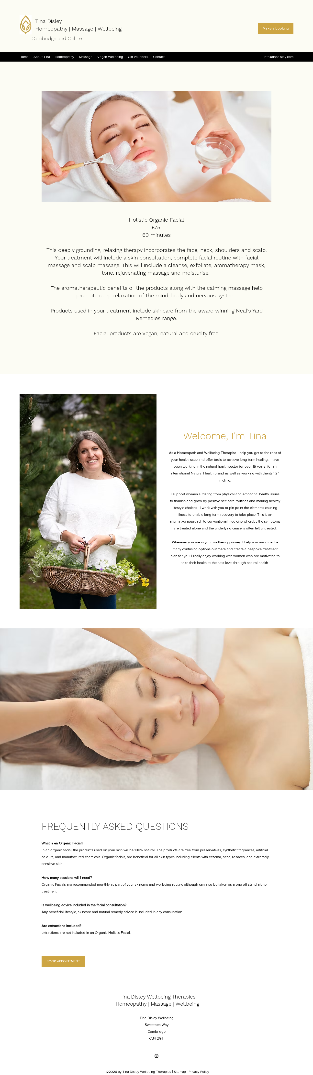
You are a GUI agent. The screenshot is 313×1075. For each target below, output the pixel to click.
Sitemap (180, 1072)
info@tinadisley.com (278, 57)
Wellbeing (110, 29)
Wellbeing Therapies (171, 997)
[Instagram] (156, 1056)
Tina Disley (48, 21)
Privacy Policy (199, 1072)
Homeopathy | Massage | (66, 29)
